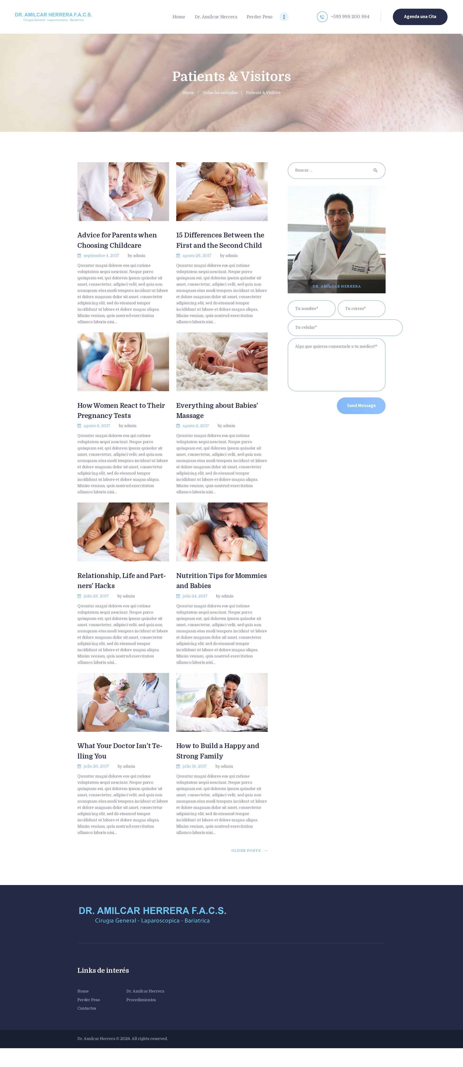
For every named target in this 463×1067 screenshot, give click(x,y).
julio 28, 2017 (96, 596)
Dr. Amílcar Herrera (145, 991)
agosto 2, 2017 (196, 426)
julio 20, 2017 (96, 766)
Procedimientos (141, 1000)
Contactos (86, 1008)
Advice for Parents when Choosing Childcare (117, 240)
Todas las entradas (220, 93)
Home (188, 93)
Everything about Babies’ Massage (217, 410)
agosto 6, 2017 (97, 426)
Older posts (246, 850)
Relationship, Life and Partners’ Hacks (121, 581)
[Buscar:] (337, 170)
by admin (136, 256)
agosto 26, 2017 (197, 256)
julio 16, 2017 (195, 766)
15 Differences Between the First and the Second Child (220, 240)
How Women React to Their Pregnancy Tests (121, 410)
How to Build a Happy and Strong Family (217, 751)
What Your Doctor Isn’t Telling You (120, 751)
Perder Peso (88, 1000)
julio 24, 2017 (195, 596)
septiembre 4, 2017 (101, 256)
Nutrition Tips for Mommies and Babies (221, 581)
